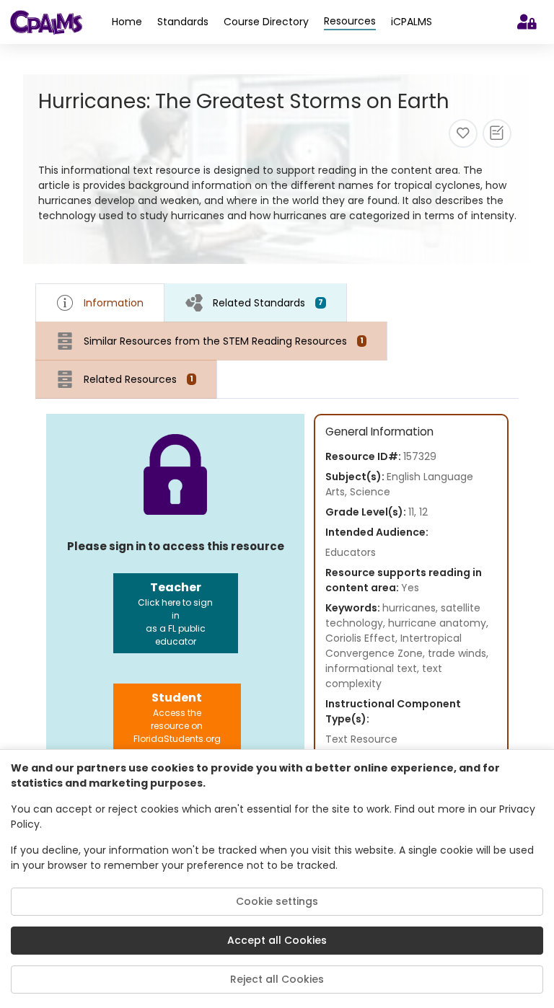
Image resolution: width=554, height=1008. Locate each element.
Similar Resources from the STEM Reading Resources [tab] (224, 341)
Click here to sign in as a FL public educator (175, 613)
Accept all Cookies (277, 940)
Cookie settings (277, 901)
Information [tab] (114, 303)
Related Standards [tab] (268, 303)
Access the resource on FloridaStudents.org (177, 717)
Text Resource (361, 739)
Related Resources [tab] (138, 379)
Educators (350, 552)
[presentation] (255, 302)
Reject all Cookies (277, 979)
